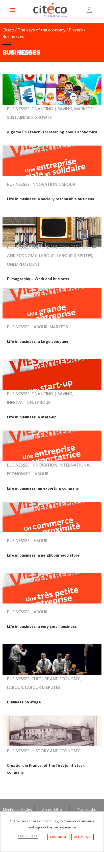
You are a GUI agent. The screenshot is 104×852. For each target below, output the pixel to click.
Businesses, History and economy (43, 751)
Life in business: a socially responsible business (50, 199)
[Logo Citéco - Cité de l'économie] (51, 10)
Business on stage (24, 702)
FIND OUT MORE (28, 836)
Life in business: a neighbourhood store (43, 555)
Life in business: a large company (37, 341)
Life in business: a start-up (32, 417)
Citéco (8, 30)
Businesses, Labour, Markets (37, 327)
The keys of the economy (41, 30)
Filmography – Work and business (38, 279)
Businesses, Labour (27, 540)
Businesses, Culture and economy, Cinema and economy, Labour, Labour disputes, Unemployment (52, 255)
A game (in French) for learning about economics (52, 132)
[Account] (89, 10)
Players (76, 30)
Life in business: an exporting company (43, 488)
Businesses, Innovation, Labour (41, 184)
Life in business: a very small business (42, 626)
